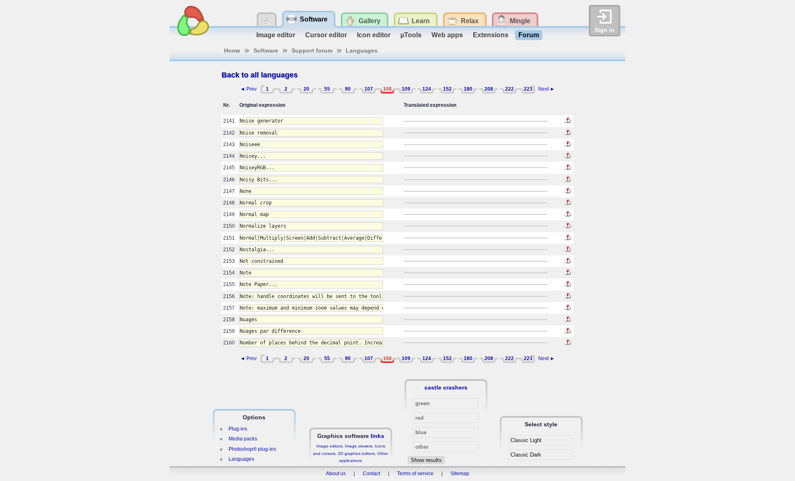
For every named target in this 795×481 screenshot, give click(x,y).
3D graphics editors (356, 453)
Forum (528, 34)
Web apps (447, 34)
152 (447, 89)
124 (426, 89)
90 (348, 89)
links (377, 436)
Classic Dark (526, 455)
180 (468, 89)
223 (528, 89)
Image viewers (358, 446)
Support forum (312, 50)
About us (336, 473)
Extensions (490, 34)
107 (368, 89)
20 (306, 89)
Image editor (275, 34)
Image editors (329, 446)
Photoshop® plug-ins (252, 449)
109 (406, 89)
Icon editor (373, 34)
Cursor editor (326, 34)
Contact (371, 473)
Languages (362, 50)
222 (509, 89)
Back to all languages (260, 75)
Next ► (546, 89)
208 (488, 89)
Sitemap (459, 473)
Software (265, 50)
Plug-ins (238, 429)
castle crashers (445, 387)
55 (327, 89)
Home (232, 50)
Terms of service (415, 473)
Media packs (243, 439)
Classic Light (526, 440)
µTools (411, 34)
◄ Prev (248, 89)
